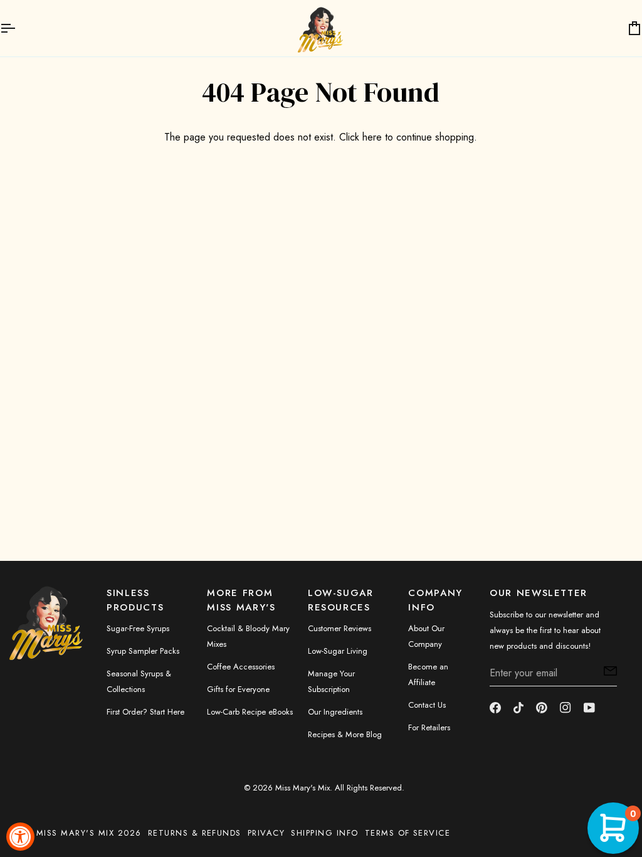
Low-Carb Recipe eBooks (250, 712)
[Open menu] (19, 28)
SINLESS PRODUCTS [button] (135, 600)
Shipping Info (324, 833)
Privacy (266, 833)
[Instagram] (565, 707)
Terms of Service (408, 833)
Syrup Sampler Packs (143, 651)
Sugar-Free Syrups (138, 628)
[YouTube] (589, 707)
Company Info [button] (435, 600)
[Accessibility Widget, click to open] (20, 836)
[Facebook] (495, 707)
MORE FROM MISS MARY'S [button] (241, 600)
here (372, 137)
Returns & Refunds (194, 833)
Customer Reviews (339, 628)
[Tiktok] (518, 707)
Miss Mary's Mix (302, 788)
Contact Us (427, 705)
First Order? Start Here (145, 712)
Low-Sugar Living (337, 651)
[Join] (606, 671)
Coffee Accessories (241, 667)
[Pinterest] (541, 707)
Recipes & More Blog (345, 734)
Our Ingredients (335, 712)
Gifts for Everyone (238, 689)
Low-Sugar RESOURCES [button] (341, 600)
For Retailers (429, 727)
